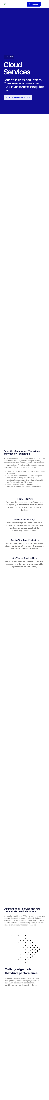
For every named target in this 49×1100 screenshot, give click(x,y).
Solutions (9, 57)
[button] (43, 4)
